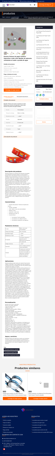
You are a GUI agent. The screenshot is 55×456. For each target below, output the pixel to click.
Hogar (3, 17)
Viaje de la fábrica (7, 422)
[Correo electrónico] (43, 95)
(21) (42, 41)
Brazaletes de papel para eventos (12, 355)
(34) (41, 62)
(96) (43, 32)
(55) (43, 71)
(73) (42, 44)
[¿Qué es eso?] (40, 95)
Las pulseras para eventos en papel (15, 18)
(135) (43, 66)
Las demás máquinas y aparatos (12, 349)
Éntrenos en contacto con (8, 427)
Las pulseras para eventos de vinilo (39, 429)
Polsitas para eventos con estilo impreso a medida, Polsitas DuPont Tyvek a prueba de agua (14, 394)
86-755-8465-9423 (40, 1)
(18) (42, 57)
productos (8, 17)
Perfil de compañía (7, 420)
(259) (43, 36)
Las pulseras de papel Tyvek (11, 352)
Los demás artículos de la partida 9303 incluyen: (42, 432)
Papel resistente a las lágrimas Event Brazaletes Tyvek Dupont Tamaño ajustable (39, 394)
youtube (4, 449)
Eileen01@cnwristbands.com (27, 1)
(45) (42, 53)
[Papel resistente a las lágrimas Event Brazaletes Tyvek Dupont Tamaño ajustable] (40, 382)
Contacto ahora (44, 99)
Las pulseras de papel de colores (39, 425)
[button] (24, 52)
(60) (42, 75)
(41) (43, 48)
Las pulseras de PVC (36, 427)
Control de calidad (7, 425)
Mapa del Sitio (6, 429)
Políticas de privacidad (8, 432)
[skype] (37, 95)
